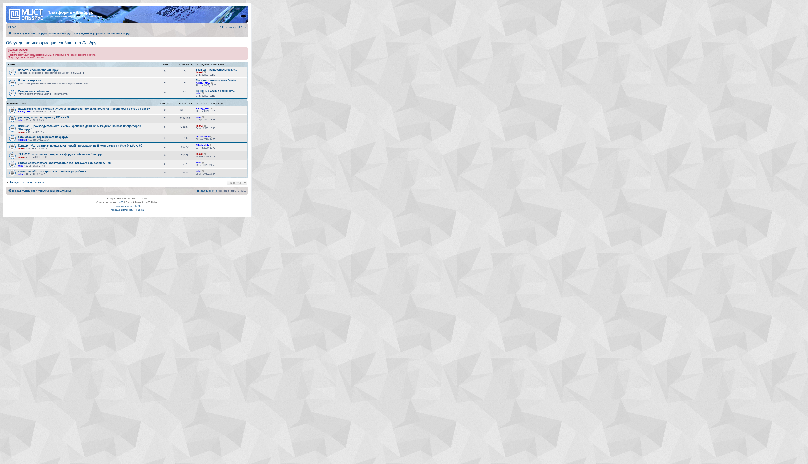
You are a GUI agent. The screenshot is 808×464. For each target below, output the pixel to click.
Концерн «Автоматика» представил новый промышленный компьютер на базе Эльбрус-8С (80, 145)
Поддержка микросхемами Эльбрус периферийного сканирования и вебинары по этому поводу (84, 108)
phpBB (120, 202)
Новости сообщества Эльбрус (38, 70)
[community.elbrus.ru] (27, 13)
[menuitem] (12, 27)
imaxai (199, 72)
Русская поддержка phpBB (127, 206)
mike (198, 93)
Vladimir (22, 140)
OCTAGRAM (203, 136)
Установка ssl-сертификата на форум (43, 137)
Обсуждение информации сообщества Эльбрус (52, 42)
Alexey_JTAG (203, 82)
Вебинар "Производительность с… (216, 69)
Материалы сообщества (34, 91)
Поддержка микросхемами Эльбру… (217, 80)
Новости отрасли (29, 80)
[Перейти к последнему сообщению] (212, 108)
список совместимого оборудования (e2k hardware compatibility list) (64, 162)
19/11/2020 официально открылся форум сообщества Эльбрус (60, 154)
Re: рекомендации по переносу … (215, 90)
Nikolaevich (202, 145)
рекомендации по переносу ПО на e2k (43, 117)
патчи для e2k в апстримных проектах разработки (52, 171)
